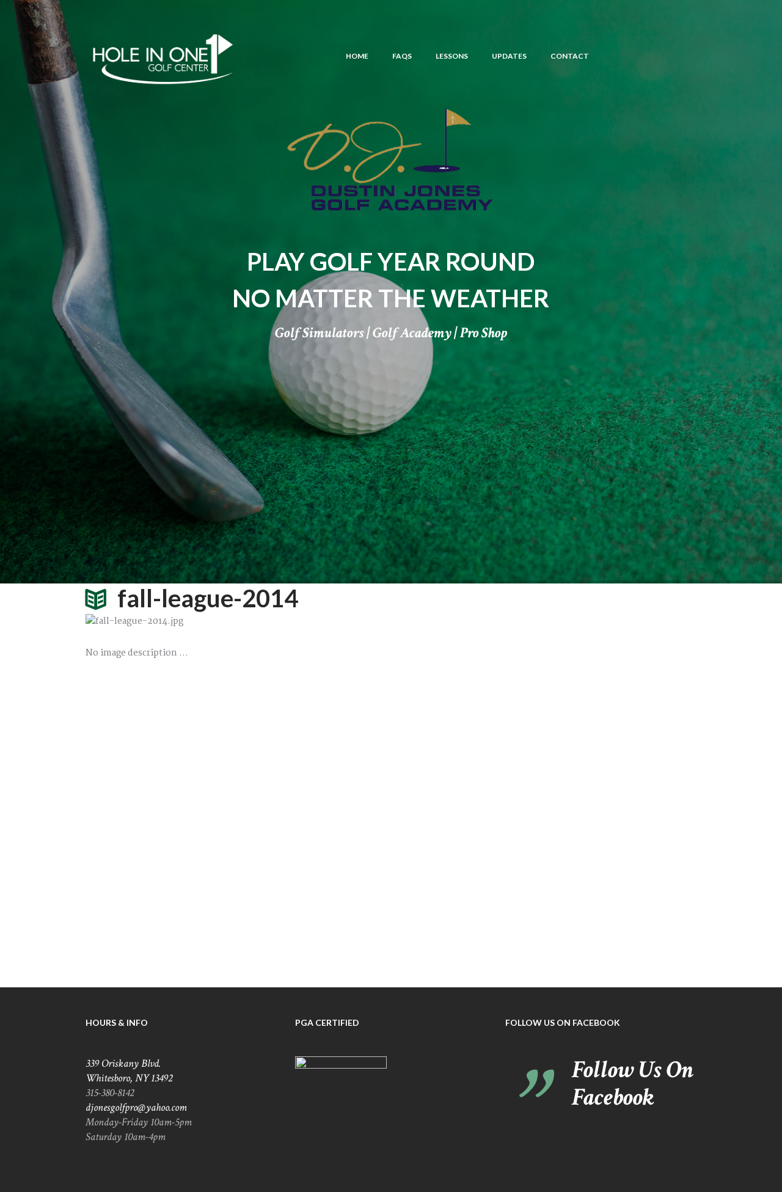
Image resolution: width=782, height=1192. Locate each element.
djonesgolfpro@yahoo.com (136, 1107)
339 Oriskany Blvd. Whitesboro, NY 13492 (129, 1070)
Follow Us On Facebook (562, 1022)
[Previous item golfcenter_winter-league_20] (238, 621)
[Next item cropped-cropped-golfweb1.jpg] (543, 621)
